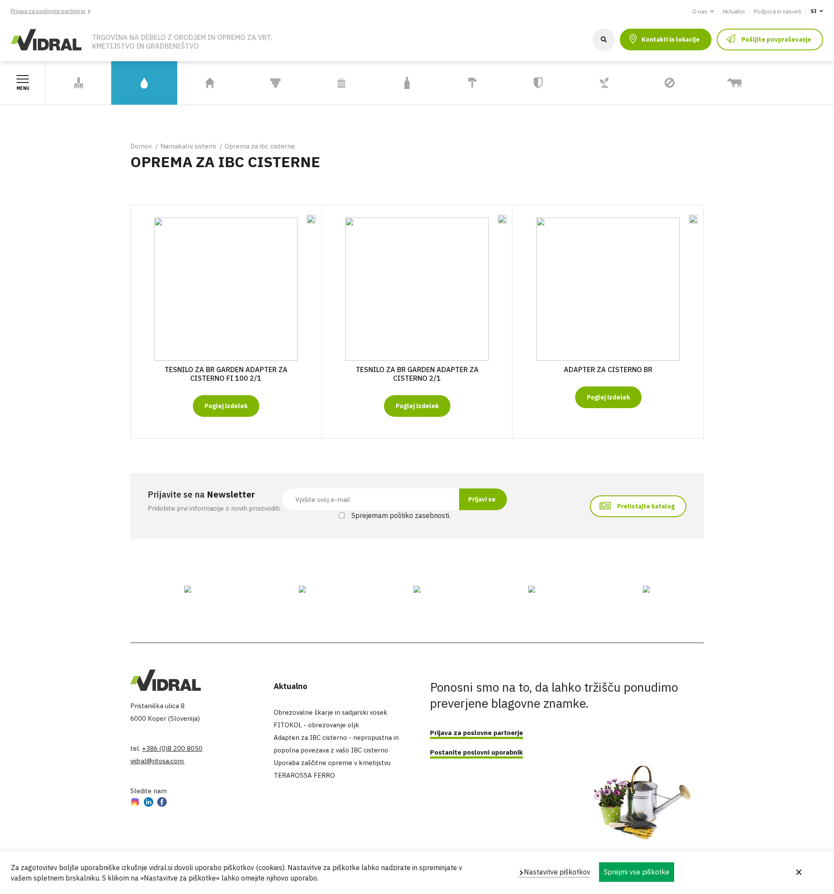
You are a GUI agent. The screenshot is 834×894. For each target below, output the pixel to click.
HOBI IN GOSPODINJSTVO (204, 83)
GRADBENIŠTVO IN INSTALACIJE (470, 83)
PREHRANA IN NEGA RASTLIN (602, 83)
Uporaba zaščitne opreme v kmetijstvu (332, 763)
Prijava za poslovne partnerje (48, 11)
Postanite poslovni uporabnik (476, 752)
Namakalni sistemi (188, 146)
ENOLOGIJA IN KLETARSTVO (265, 83)
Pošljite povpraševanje (776, 39)
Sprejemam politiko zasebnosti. (400, 515)
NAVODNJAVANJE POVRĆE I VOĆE (794, 83)
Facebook (162, 803)
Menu (23, 88)
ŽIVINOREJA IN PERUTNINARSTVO (732, 83)
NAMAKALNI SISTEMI (130, 83)
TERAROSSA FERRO (304, 775)
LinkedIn (148, 803)
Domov (141, 146)
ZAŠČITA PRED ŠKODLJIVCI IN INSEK (660, 83)
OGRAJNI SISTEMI (341, 83)
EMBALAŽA (407, 83)
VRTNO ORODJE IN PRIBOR (75, 83)
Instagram (135, 803)
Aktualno (733, 11)
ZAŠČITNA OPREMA (538, 83)
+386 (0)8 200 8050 (172, 748)
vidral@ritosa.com (157, 761)
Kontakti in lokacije (671, 39)
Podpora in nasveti (777, 11)
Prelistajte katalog (646, 506)
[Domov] (46, 38)
